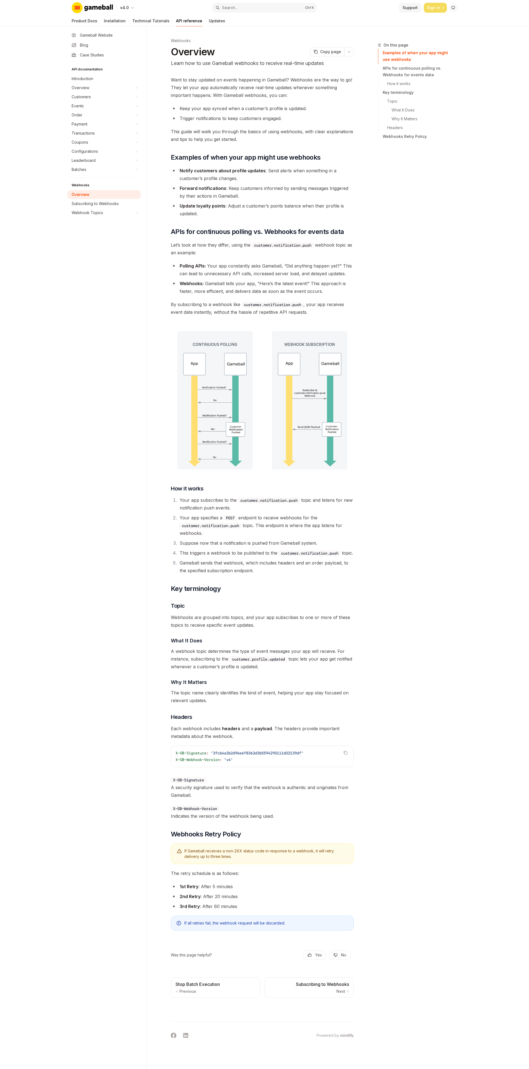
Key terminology (398, 92)
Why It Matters (404, 118)
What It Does (403, 110)
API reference (189, 20)
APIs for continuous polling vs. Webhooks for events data (412, 71)
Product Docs (84, 20)
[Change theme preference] (453, 8)
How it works (399, 83)
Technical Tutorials (150, 20)
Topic (392, 101)
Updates (217, 20)
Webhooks (181, 40)
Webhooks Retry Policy (405, 136)
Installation (115, 20)
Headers (395, 127)
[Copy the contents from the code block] (345, 752)
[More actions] (349, 51)
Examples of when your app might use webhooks (415, 56)
